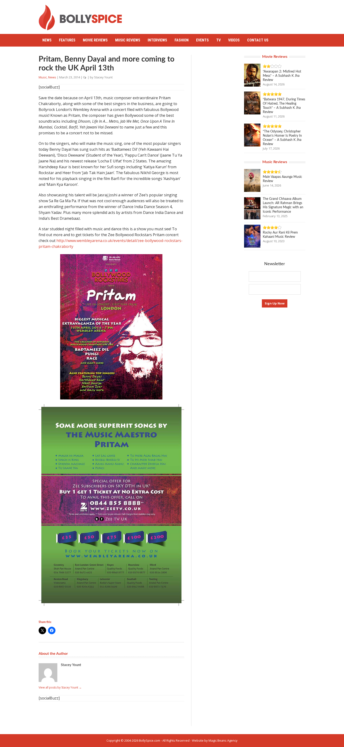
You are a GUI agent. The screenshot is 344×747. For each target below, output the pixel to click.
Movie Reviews (95, 40)
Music (43, 77)
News (46, 40)
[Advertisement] (220, 15)
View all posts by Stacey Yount (60, 687)
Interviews (157, 40)
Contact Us (257, 40)
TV (218, 40)
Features (67, 40)
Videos (234, 40)
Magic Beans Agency (223, 740)
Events (202, 40)
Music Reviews (127, 40)
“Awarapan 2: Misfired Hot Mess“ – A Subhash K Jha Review (282, 76)
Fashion (182, 40)
